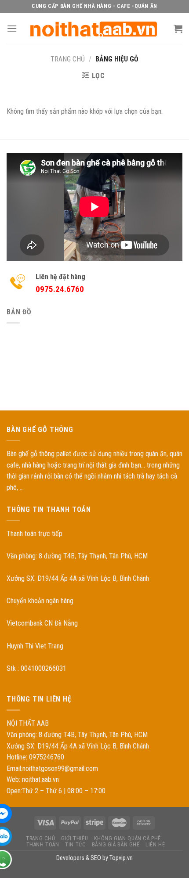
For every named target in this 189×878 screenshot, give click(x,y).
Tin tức (75, 845)
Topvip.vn (121, 858)
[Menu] (12, 28)
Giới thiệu (74, 838)
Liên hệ (155, 845)
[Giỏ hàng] (178, 28)
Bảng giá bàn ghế (116, 845)
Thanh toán (42, 845)
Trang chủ (68, 59)
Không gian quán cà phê (127, 838)
